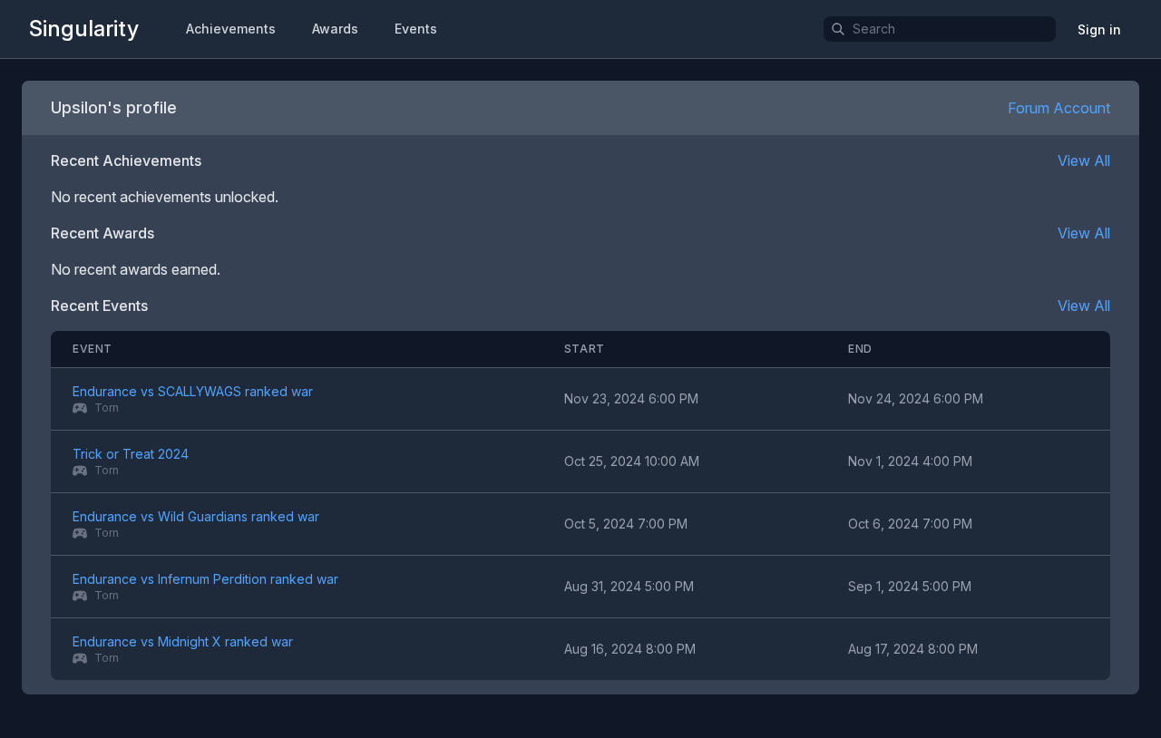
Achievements (231, 28)
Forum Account (1059, 108)
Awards (335, 28)
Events (416, 28)
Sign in (1099, 29)
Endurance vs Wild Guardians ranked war (196, 516)
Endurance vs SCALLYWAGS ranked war (193, 391)
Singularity (84, 28)
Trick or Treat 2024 (131, 453)
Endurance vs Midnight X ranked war (183, 641)
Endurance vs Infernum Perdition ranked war (205, 579)
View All (1084, 160)
